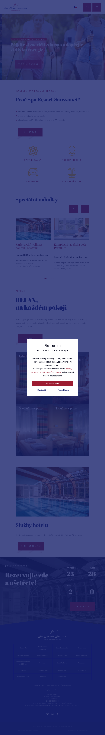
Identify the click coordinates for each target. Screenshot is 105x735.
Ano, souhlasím (52, 383)
